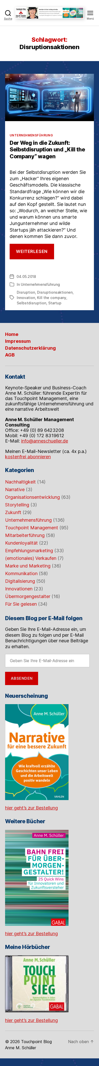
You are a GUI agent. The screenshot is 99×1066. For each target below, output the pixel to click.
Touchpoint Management (31, 527)
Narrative (15, 489)
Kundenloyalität (21, 543)
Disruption (26, 292)
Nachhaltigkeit (20, 482)
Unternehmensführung (31, 135)
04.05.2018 (26, 276)
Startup (54, 303)
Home (11, 334)
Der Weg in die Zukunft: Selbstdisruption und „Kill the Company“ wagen (47, 150)
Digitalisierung (20, 581)
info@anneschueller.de (44, 441)
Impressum (18, 341)
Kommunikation (21, 573)
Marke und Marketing (28, 565)
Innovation (26, 297)
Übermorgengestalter (27, 596)
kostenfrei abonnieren (28, 456)
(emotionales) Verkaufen (30, 558)
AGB (10, 355)
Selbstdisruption (31, 303)
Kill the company (51, 297)
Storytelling (17, 504)
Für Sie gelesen (21, 604)
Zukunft (13, 512)
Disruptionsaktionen (55, 292)
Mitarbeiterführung (25, 535)
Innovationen (18, 588)
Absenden (22, 678)
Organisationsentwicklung (32, 497)
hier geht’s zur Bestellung (31, 808)
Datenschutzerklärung (30, 348)
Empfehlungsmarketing (29, 550)
